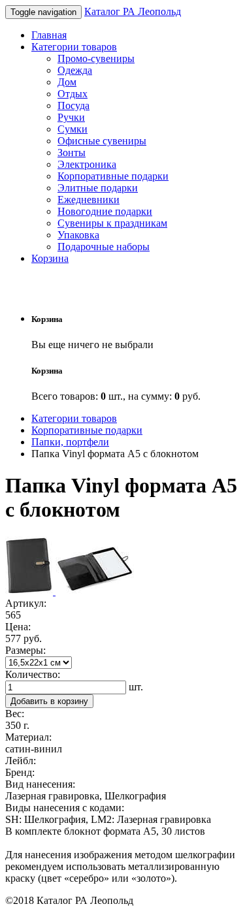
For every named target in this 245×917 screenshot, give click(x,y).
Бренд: (20, 772)
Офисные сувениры (101, 140)
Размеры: (25, 650)
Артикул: (25, 603)
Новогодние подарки (104, 211)
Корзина (50, 258)
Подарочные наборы (103, 246)
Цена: (18, 626)
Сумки (72, 129)
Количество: (32, 674)
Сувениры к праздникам (112, 223)
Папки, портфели (70, 441)
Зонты (71, 152)
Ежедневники (88, 199)
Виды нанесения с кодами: (64, 807)
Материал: (28, 737)
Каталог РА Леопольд (132, 11)
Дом (66, 82)
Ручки (71, 117)
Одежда (74, 70)
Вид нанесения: (40, 784)
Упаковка (78, 234)
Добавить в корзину (49, 701)
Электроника (86, 164)
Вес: (14, 713)
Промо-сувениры (96, 58)
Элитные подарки (97, 187)
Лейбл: (20, 760)
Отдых (72, 93)
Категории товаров (74, 46)
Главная (49, 34)
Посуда (73, 105)
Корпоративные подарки (113, 176)
